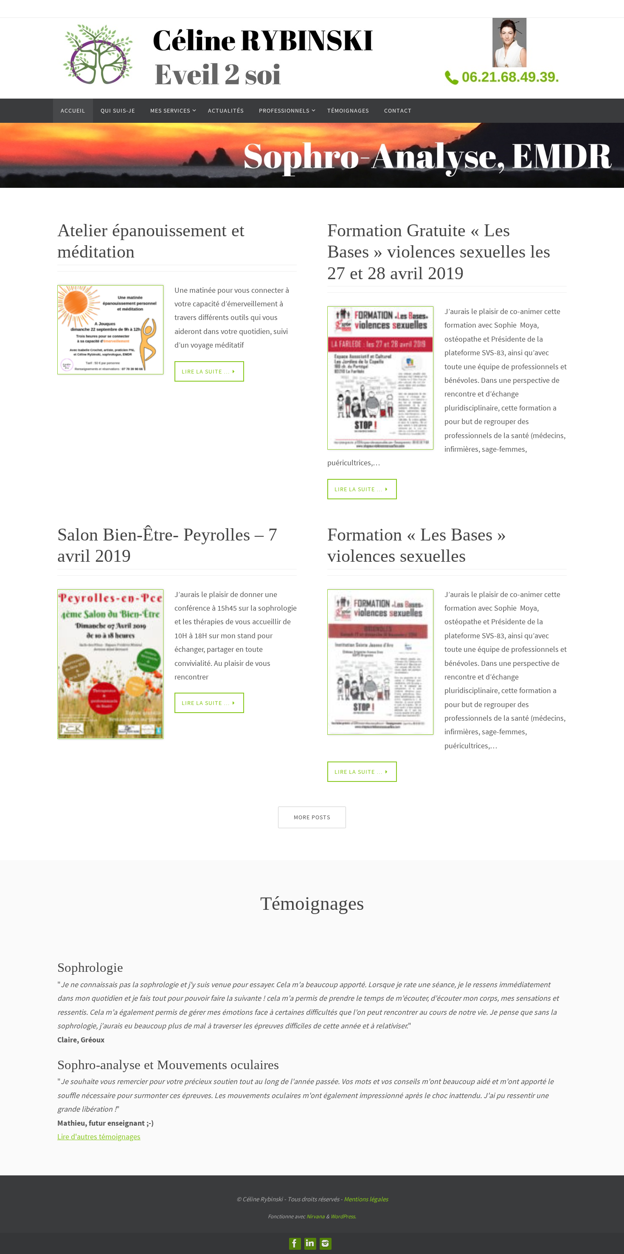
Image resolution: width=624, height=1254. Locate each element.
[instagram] (325, 1243)
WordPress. (343, 1216)
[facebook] (294, 1243)
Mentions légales (366, 1199)
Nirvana (315, 1216)
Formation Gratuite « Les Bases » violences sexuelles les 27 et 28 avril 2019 (438, 252)
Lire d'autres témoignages (99, 1136)
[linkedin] (309, 1243)
